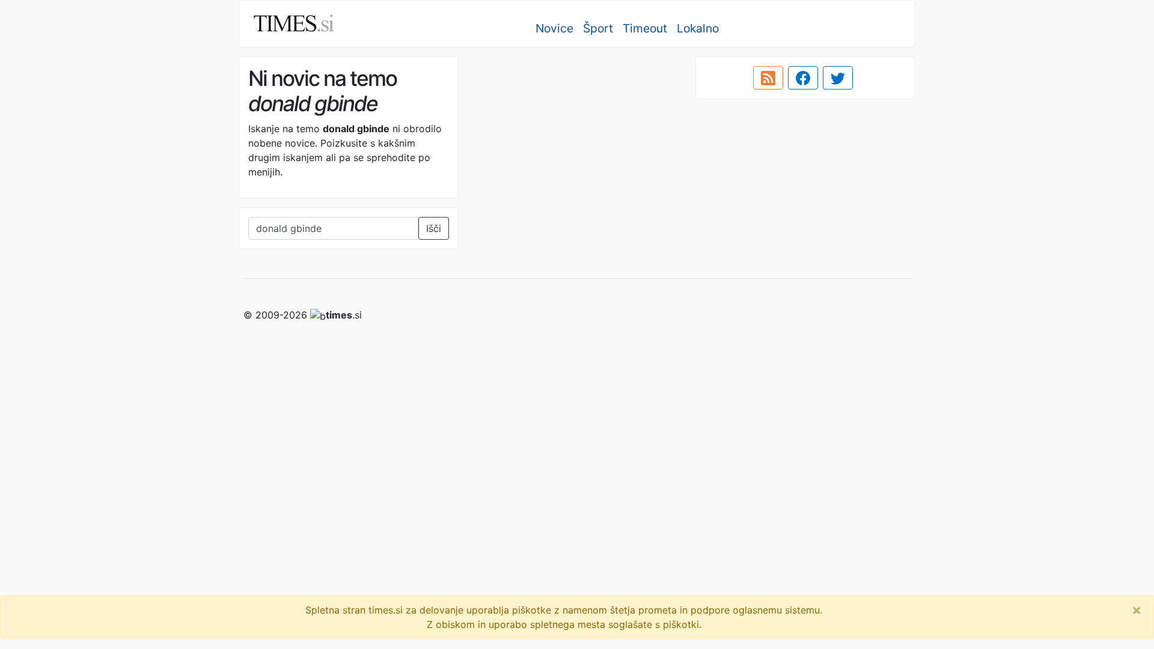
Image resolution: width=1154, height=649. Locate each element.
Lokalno (698, 28)
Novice (554, 28)
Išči (433, 228)
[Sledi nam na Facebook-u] (803, 78)
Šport (598, 28)
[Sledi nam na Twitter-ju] (838, 78)
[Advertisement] (577, 141)
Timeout (645, 28)
